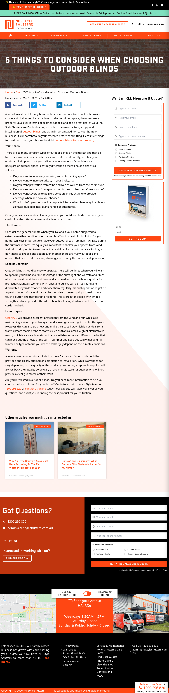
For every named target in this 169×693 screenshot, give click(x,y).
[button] (17, 105)
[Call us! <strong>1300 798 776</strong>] (133, 24)
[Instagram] (157, 5)
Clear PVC (11, 318)
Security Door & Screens (138, 554)
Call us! (150, 24)
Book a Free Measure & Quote (134, 13)
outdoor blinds (32, 131)
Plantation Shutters (126, 157)
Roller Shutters (124, 149)
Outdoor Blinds (124, 153)
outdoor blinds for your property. (75, 140)
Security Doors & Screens (129, 161)
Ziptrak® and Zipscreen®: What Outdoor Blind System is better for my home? (81, 464)
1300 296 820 (13, 388)
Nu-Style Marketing (98, 690)
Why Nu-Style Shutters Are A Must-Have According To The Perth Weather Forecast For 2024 (29, 464)
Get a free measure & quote (137, 170)
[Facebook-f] (152, 5)
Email (118, 227)
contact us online (35, 388)
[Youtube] (162, 5)
